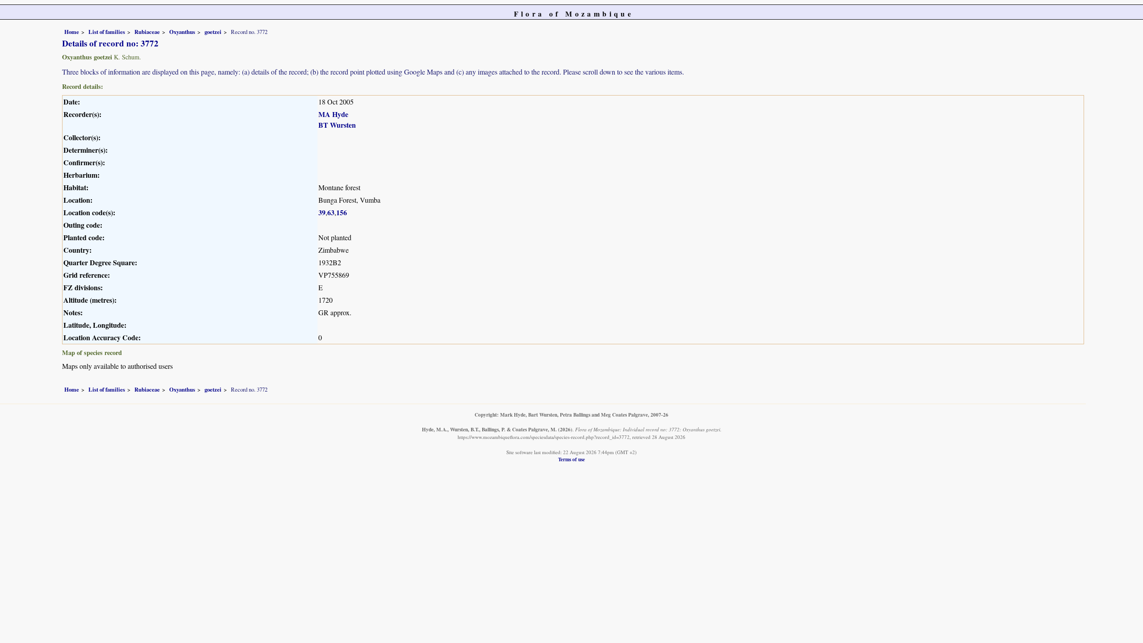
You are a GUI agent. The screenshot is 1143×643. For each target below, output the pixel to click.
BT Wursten (337, 125)
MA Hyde (333, 114)
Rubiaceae (147, 32)
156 (341, 212)
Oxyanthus (182, 32)
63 (330, 212)
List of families (106, 32)
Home (71, 32)
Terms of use (571, 459)
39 (321, 212)
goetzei (212, 32)
